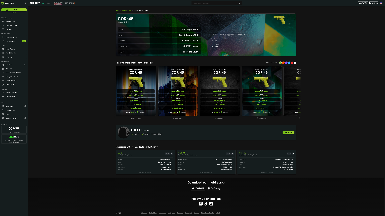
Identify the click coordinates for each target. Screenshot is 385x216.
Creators (124, 10)
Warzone (144, 213)
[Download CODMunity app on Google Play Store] (214, 188)
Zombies (180, 213)
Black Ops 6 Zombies (207, 213)
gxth (130, 10)
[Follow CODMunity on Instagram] (201, 204)
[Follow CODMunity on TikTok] (206, 204)
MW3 (218, 213)
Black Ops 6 (188, 213)
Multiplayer (162, 213)
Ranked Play (153, 213)
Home (117, 10)
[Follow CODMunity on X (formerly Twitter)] (211, 204)
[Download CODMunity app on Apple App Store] (198, 188)
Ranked (196, 213)
